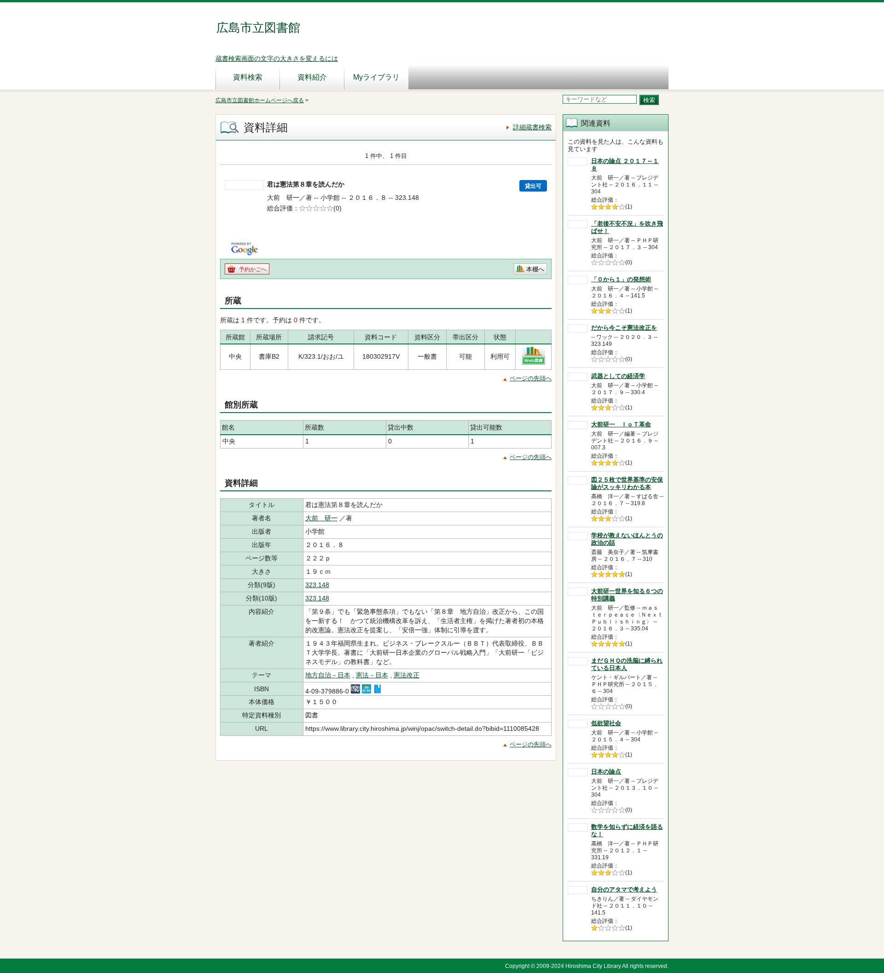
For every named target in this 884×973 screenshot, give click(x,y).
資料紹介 (312, 77)
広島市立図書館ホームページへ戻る (259, 100)
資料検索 (247, 77)
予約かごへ (253, 269)
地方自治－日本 (327, 675)
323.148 (317, 584)
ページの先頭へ (531, 378)
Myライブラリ (376, 77)
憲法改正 (406, 675)
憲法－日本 (372, 675)
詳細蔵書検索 (532, 127)
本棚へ (535, 269)
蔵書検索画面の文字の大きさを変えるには (276, 58)
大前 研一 (321, 518)
